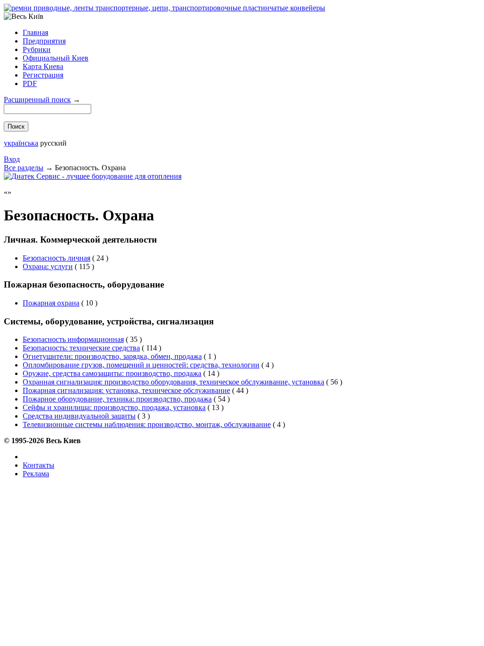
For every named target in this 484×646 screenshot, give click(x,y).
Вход (12, 159)
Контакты (38, 465)
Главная (35, 32)
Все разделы (23, 168)
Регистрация (43, 75)
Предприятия (44, 41)
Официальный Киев (55, 58)
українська (21, 143)
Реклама (36, 474)
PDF (30, 83)
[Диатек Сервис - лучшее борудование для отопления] (93, 176)
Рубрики (37, 49)
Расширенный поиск (37, 100)
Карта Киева (43, 66)
